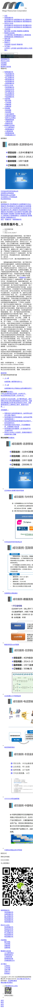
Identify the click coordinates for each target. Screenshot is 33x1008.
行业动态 (13, 44)
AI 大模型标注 (9, 35)
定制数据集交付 (19, 37)
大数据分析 (9, 121)
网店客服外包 (8, 21)
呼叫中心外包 (8, 23)
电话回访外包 (18, 25)
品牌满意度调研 (10, 116)
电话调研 (8, 112)
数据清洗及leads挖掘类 (8, 195)
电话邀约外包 (27, 25)
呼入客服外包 (8, 27)
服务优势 (7, 38)
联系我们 (7, 973)
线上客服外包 (27, 19)
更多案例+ (11, 437)
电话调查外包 (27, 27)
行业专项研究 (9, 114)
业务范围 (20, 48)
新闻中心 (7, 42)
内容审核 (7, 29)
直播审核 (26, 31)
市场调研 (4, 64)
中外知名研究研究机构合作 (9, 191)
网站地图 (4, 982)
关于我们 (7, 46)
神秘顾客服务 (9, 119)
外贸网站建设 (12, 980)
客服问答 (20, 44)
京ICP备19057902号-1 (24, 978)
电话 (2, 1002)
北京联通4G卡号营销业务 (9, 197)
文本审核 (13, 31)
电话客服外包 (8, 25)
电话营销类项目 (6, 199)
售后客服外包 (18, 21)
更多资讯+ (10, 391)
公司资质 (13, 48)
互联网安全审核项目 (7, 193)
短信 (2, 1004)
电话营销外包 (18, 27)
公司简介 (7, 48)
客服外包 (8, 219)
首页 (5, 15)
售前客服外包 (27, 21)
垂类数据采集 (8, 37)
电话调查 (8, 110)
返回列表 (4, 373)
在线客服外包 (18, 19)
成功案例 (7, 40)
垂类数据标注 (18, 35)
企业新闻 (7, 44)
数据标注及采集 (9, 33)
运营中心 (26, 48)
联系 (2, 1006)
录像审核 (20, 31)
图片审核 (7, 31)
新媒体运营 (9, 123)
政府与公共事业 (10, 118)
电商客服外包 (8, 17)
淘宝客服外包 (8, 19)
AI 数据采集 (27, 35)
